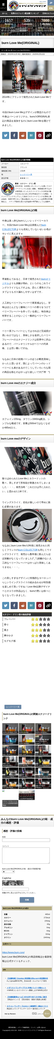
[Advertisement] (27, 149)
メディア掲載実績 (23, 1027)
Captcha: (6, 878)
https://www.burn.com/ (13, 952)
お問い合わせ (41, 1027)
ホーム (4, 13)
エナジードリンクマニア (30, 1030)
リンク (33, 1027)
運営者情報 (12, 1027)
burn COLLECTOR (28, 550)
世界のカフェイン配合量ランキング (25, 13)
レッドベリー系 (26, 175)
